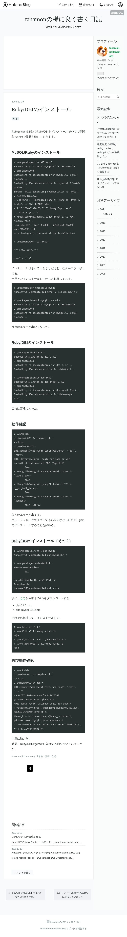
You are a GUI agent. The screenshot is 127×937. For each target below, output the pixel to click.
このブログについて (108, 78)
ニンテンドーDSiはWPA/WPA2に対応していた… (72, 894)
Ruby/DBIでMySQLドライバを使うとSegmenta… (25, 894)
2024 (102, 209)
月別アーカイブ (108, 200)
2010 (102, 256)
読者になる (117, 12)
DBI (46, 131)
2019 (102, 222)
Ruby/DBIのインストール (42, 109)
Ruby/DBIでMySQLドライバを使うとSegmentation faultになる (46, 852)
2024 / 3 (107, 214)
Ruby (15, 131)
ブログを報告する (77, 928)
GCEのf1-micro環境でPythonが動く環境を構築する (108, 167)
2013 (102, 231)
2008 (102, 273)
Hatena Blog (59, 928)
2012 (102, 239)
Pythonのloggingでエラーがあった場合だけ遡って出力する (108, 132)
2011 (102, 248)
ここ (23, 598)
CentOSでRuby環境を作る (26, 836)
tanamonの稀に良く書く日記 (63, 19)
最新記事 (103, 109)
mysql (25, 609)
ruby (15, 118)
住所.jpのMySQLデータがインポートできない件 (108, 183)
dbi (18, 605)
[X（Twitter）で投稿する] (30, 768)
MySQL (18, 152)
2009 (102, 265)
